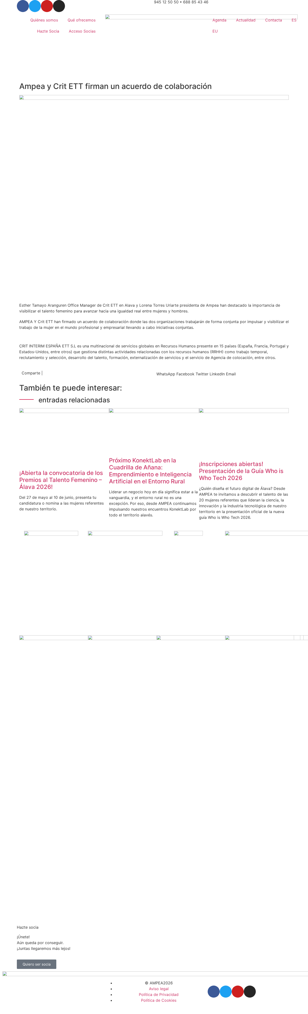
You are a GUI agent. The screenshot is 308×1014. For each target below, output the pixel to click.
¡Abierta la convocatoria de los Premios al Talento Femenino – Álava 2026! (61, 479)
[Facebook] (23, 6)
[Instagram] (59, 6)
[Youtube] (47, 6)
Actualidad (246, 20)
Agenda (219, 20)
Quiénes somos (44, 20)
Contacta (273, 20)
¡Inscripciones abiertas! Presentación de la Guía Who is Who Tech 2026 (241, 470)
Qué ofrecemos (82, 20)
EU (215, 31)
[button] (165, 374)
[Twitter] (35, 6)
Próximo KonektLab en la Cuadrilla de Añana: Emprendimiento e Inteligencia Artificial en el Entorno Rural (150, 471)
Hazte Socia (48, 31)
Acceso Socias (82, 31)
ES (294, 20)
